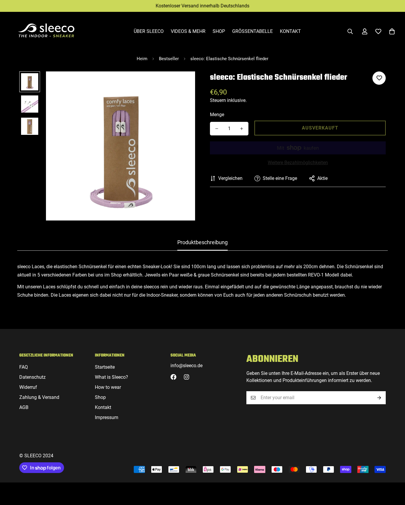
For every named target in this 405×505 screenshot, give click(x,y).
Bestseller (169, 58)
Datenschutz (32, 377)
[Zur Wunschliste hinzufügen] (379, 78)
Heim (142, 58)
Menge (217, 114)
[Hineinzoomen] (182, 84)
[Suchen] (350, 31)
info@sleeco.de (186, 365)
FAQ (23, 367)
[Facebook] (173, 377)
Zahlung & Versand (39, 397)
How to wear (108, 387)
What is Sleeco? (111, 377)
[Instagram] (186, 377)
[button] (392, 31)
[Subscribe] (379, 397)
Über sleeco (149, 31)
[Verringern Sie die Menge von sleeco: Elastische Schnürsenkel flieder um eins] (216, 128)
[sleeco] (45, 31)
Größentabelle (252, 31)
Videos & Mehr (188, 31)
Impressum (106, 417)
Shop (219, 31)
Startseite (105, 367)
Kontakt (290, 31)
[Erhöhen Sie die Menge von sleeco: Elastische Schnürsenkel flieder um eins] (241, 128)
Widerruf (28, 387)
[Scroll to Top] (393, 473)
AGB (23, 407)
